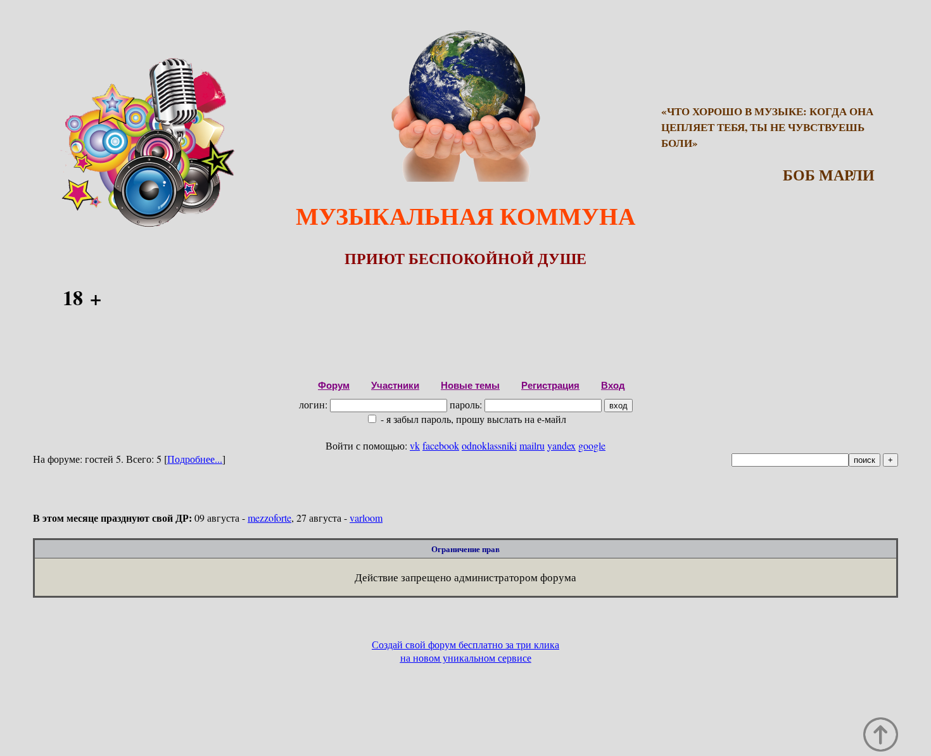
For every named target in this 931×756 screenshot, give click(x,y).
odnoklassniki (489, 445)
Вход (613, 385)
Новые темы (470, 385)
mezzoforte (269, 517)
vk (415, 445)
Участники (395, 385)
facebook (440, 445)
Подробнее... (194, 458)
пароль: (467, 404)
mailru (532, 445)
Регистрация (550, 385)
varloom (366, 517)
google (591, 445)
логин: (314, 404)
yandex (561, 445)
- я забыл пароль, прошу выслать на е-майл (472, 418)
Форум (334, 385)
